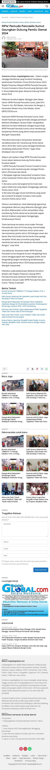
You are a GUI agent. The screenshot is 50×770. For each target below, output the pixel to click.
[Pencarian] (47, 6)
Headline (6, 756)
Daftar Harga (38, 758)
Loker (33, 756)
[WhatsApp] (30, 749)
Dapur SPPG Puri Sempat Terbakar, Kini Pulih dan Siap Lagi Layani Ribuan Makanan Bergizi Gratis (24, 647)
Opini (14, 758)
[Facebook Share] (28, 369)
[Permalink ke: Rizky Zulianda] (3, 38)
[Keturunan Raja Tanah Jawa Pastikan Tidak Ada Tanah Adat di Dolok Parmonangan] (13, 489)
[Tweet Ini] (32, 369)
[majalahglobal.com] (14, 6)
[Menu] (3, 6)
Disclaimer (19, 761)
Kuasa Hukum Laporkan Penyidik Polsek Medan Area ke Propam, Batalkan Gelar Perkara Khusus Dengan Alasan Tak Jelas (23, 322)
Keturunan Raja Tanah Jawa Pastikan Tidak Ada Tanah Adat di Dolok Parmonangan (23, 316)
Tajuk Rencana (24, 758)
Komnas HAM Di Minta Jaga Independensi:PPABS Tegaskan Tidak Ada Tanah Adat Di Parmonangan (24, 310)
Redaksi (25, 756)
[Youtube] (25, 749)
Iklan (8, 758)
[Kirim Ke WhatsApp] (46, 369)
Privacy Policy (30, 761)
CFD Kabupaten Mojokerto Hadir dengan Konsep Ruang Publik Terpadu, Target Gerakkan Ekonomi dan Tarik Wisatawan (23, 639)
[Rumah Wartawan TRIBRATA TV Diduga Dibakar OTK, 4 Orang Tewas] (13, 385)
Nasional (16, 756)
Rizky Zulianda (11, 37)
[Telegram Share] (42, 369)
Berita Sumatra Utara (33, 22)
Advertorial (42, 756)
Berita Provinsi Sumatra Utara (13, 22)
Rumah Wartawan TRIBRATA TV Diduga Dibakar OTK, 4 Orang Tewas (23, 292)
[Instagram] (21, 749)
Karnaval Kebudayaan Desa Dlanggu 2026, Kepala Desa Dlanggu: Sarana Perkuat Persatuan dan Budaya (24, 630)
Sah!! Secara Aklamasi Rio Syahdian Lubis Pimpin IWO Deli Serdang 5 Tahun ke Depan (24, 297)
